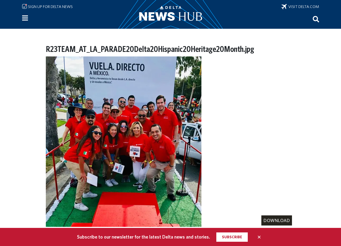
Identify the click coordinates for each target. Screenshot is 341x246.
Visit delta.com (303, 6)
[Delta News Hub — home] (170, 14)
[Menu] (25, 18)
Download (276, 220)
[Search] (316, 18)
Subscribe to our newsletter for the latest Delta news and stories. (143, 237)
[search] (316, 18)
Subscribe (232, 237)
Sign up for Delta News (50, 6)
